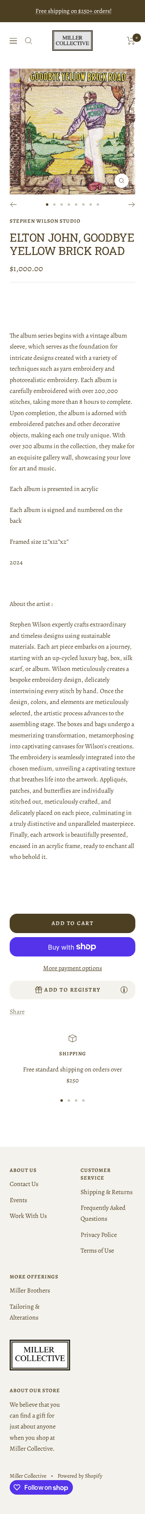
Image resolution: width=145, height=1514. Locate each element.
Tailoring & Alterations (24, 1312)
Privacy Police (99, 1234)
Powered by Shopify (80, 1476)
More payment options (72, 968)
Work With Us (28, 1215)
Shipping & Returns (107, 1192)
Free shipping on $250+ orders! (73, 11)
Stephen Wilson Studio (45, 220)
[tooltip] (124, 989)
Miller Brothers (30, 1290)
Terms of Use (97, 1250)
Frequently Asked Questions (103, 1213)
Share (17, 1011)
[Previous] (13, 204)
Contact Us (24, 1184)
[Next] (131, 204)
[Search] (28, 40)
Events (18, 1200)
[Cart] (131, 41)
